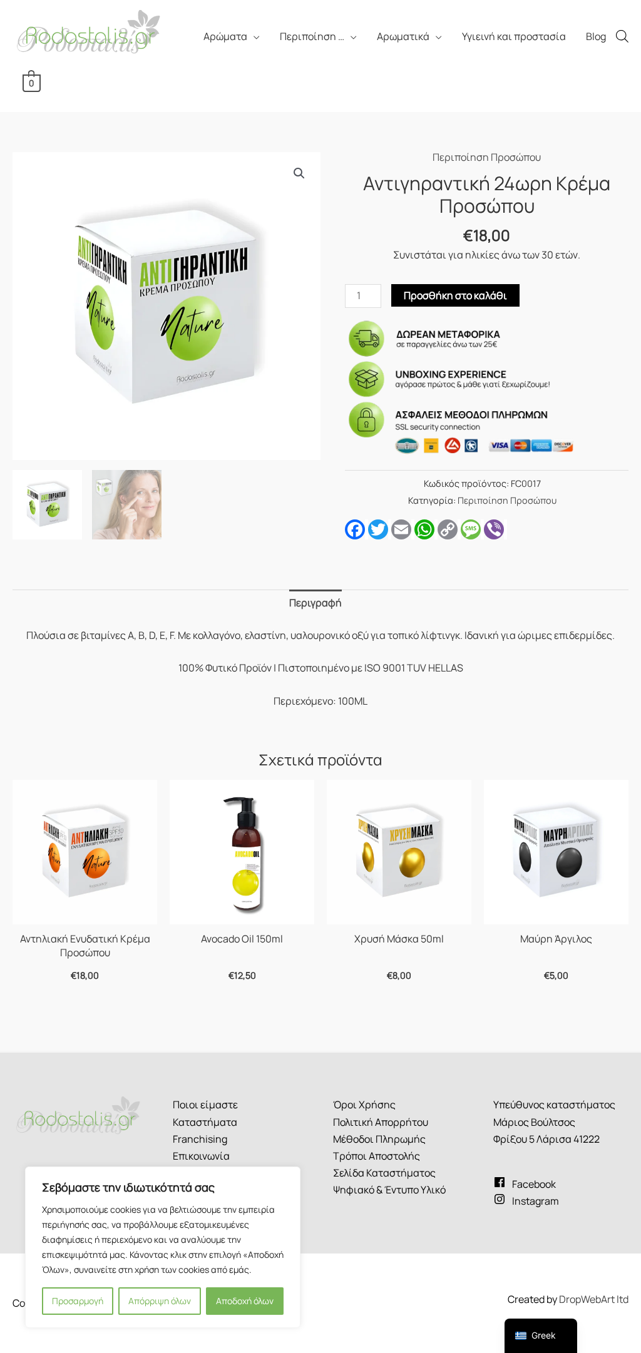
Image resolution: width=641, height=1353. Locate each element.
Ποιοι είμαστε (205, 1104)
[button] (299, 173)
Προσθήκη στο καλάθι (455, 295)
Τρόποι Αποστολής (376, 1156)
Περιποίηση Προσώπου (487, 157)
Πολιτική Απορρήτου (380, 1122)
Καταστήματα (205, 1122)
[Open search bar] (622, 36)
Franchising (200, 1139)
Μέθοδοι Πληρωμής (379, 1139)
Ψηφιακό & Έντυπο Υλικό (389, 1190)
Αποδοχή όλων (245, 1301)
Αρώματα (225, 36)
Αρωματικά (403, 36)
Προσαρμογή (77, 1301)
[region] (162, 1247)
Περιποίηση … (312, 36)
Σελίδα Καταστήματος (384, 1173)
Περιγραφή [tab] (315, 603)
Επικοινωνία (201, 1156)
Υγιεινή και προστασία (514, 36)
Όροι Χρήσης (364, 1104)
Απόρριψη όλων (159, 1301)
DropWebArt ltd (593, 1299)
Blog (596, 36)
